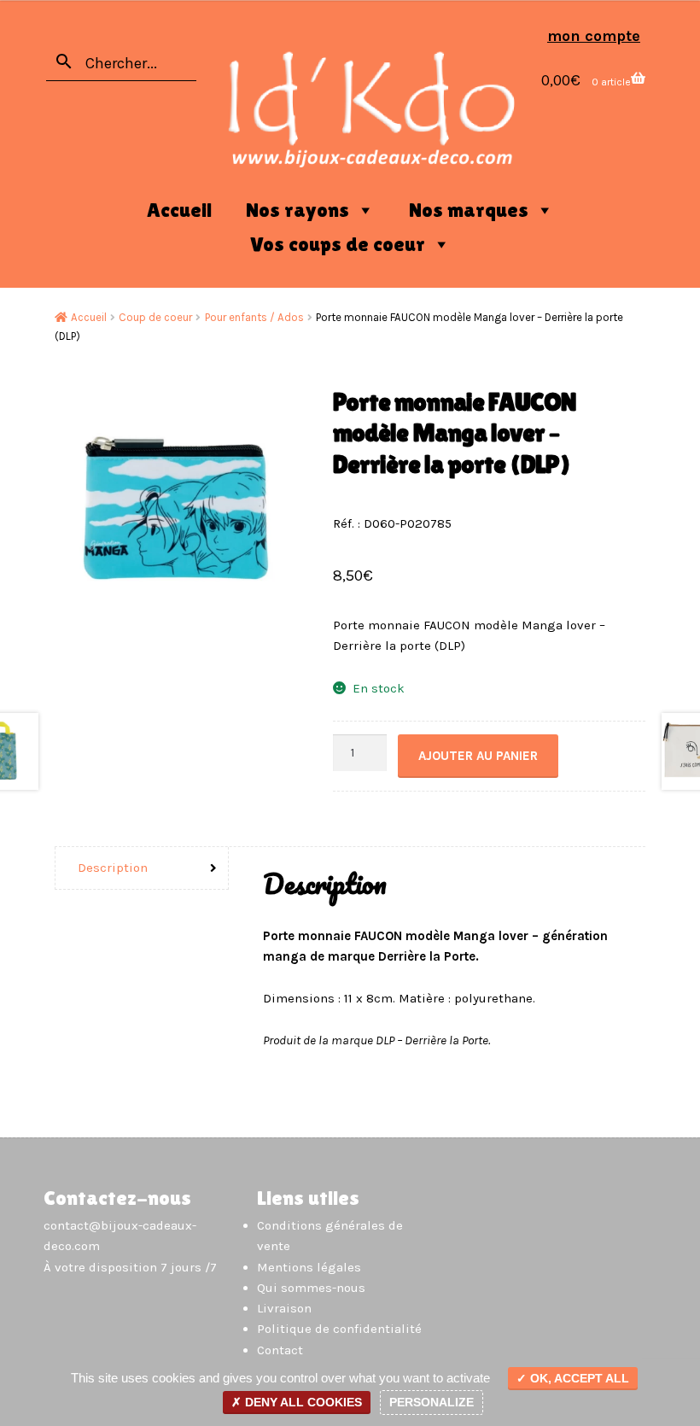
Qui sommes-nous (311, 1287)
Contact (280, 1350)
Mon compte (593, 35)
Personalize (431, 1402)
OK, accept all (578, 1378)
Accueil (179, 209)
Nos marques (468, 209)
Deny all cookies (302, 1402)
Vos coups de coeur (337, 243)
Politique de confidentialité (339, 1328)
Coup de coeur (155, 317)
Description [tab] (113, 867)
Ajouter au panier (478, 755)
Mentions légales (309, 1267)
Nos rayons (297, 209)
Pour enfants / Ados (254, 317)
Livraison (284, 1308)
